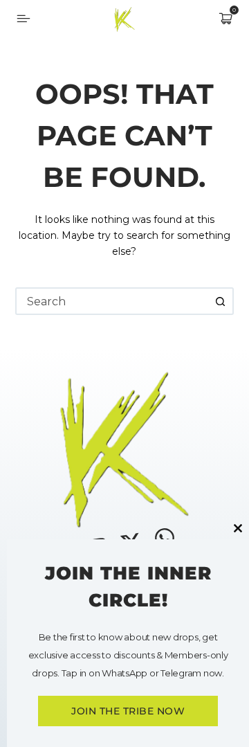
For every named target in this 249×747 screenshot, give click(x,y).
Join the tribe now (128, 711)
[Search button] (220, 301)
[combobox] (112, 301)
